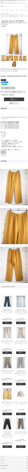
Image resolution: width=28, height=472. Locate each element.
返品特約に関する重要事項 (8, 94)
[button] (3, 58)
